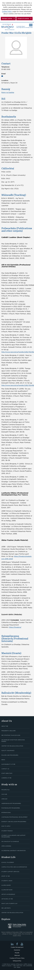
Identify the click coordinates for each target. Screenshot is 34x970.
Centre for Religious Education (12, 746)
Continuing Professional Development (14, 817)
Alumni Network (6, 889)
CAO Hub (4, 794)
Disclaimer (17, 950)
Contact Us (5, 768)
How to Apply (5, 826)
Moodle (17, 952)
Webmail (17, 955)
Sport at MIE (5, 876)
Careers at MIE (6, 778)
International (6, 812)
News (3, 759)
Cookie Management (17, 947)
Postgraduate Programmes (10, 808)
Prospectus (5, 789)
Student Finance (7, 830)
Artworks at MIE (7, 899)
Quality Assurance (7, 750)
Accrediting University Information (13, 850)
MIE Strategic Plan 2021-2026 (10, 735)
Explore (5, 919)
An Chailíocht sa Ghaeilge (10, 841)
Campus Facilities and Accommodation (14, 867)
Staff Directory (6, 773)
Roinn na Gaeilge (7, 92)
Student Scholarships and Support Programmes (13, 836)
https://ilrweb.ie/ (15, 627)
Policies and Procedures (9, 755)
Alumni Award (6, 885)
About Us (6, 721)
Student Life (8, 857)
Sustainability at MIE (8, 764)
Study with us (9, 784)
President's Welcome (8, 730)
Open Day (4, 799)
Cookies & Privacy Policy (17, 958)
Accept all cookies (23, 18)
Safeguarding (17, 960)
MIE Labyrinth (6, 908)
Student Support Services (10, 871)
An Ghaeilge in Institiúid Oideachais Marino (13, 740)
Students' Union (6, 880)
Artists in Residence (8, 894)
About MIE (4, 726)
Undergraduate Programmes (11, 803)
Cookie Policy (7, 11)
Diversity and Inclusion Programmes (13, 821)
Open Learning (6, 846)
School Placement (7, 862)
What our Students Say (9, 903)
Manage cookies (7, 18)
